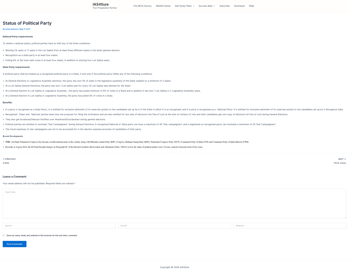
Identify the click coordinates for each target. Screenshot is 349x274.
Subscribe (224, 5)
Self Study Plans (183, 5)
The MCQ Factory (142, 5)
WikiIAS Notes (163, 5)
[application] (193, 5)
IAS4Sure (101, 4)
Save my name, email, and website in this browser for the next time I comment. (42, 235)
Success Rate (205, 5)
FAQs (251, 5)
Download (239, 5)
